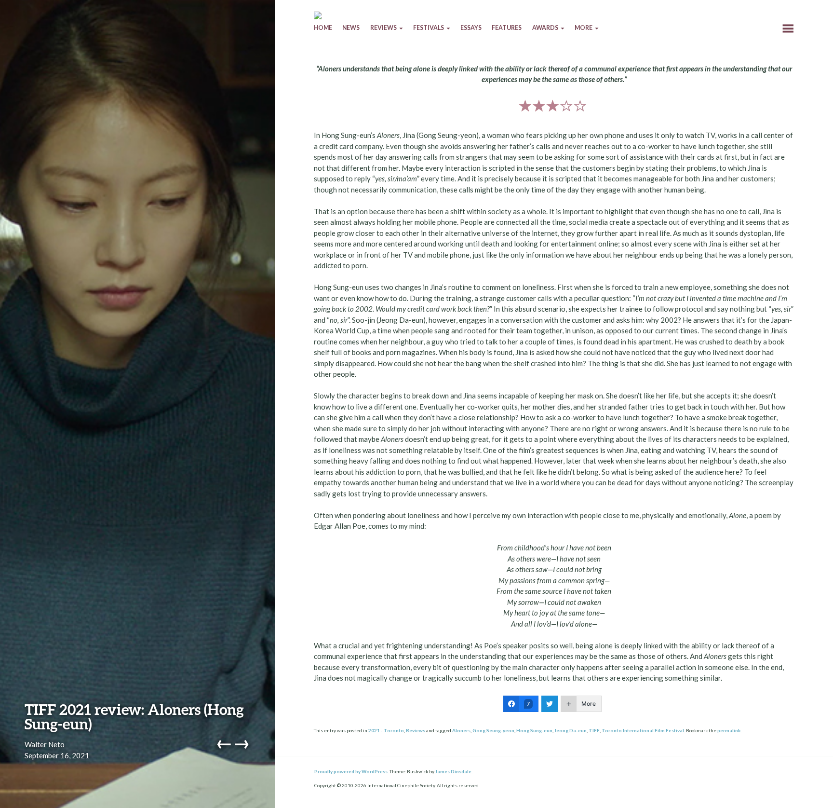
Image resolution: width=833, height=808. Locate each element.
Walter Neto (45, 744)
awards (545, 27)
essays (471, 27)
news (351, 27)
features (507, 27)
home (323, 27)
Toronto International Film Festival (643, 730)
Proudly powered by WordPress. (351, 771)
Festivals (428, 27)
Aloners (461, 730)
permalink (729, 730)
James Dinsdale (453, 771)
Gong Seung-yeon (493, 730)
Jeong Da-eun (570, 730)
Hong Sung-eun (534, 730)
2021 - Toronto (386, 730)
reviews (383, 27)
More (583, 27)
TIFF (594, 730)
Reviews (415, 730)
